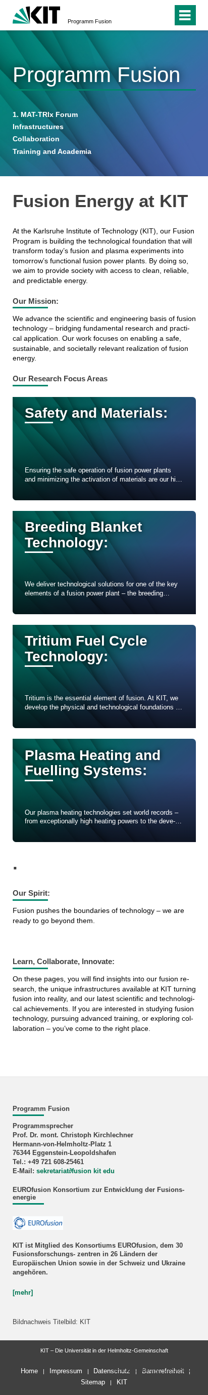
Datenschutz (111, 1371)
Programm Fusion (90, 21)
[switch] (146, 15)
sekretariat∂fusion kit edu (75, 1171)
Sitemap (93, 1382)
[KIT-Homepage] (37, 14)
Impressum (65, 1371)
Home (29, 1371)
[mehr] (23, 1292)
